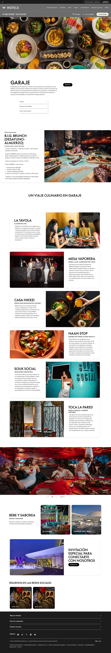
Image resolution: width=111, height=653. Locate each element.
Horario (22, 101)
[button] (92, 2)
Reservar (68, 84)
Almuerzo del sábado (26, 106)
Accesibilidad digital (89, 645)
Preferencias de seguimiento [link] (16, 645)
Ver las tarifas (102, 14)
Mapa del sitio (13, 646)
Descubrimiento (85, 7)
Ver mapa (77, 14)
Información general (52, 7)
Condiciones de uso (42, 645)
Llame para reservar (25, 111)
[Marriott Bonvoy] (105, 2)
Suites (69, 7)
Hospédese (63, 7)
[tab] (52, 496)
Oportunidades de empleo (30, 645)
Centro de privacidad (71, 645)
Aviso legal (80, 645)
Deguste (76, 7)
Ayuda (19, 646)
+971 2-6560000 (89, 14)
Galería (107, 7)
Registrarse (74, 564)
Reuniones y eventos (96, 7)
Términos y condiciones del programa (56, 645)
